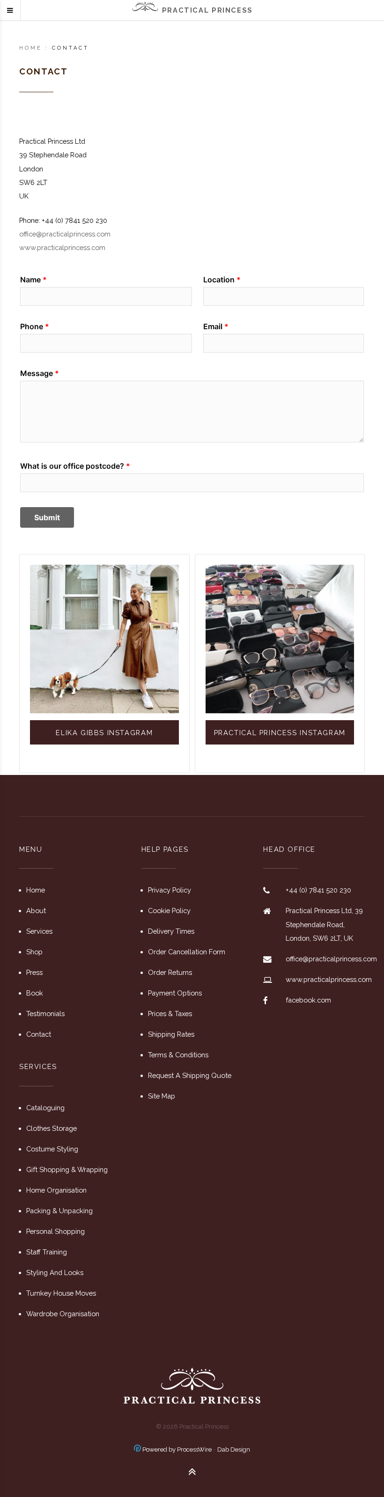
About (36, 910)
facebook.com (308, 1000)
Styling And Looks (54, 1272)
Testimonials (45, 1014)
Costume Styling (52, 1149)
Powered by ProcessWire (176, 1449)
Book (34, 993)
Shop (34, 952)
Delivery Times (171, 931)
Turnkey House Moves (61, 1293)
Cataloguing (45, 1108)
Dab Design (233, 1449)
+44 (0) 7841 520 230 (318, 890)
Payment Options (175, 993)
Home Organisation (56, 1190)
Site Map (161, 1096)
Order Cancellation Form (186, 952)
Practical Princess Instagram (280, 733)
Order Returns (170, 972)
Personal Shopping (55, 1231)
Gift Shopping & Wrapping (67, 1169)
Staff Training (46, 1252)
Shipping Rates (171, 1034)
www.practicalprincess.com (62, 247)
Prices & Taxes (170, 1014)
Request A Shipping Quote (189, 1075)
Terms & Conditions (178, 1055)
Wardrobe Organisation (62, 1314)
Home (30, 48)
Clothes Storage (51, 1128)
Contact (38, 1034)
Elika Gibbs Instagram (104, 733)
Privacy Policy (169, 890)
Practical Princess (207, 10)
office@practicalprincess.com (65, 234)
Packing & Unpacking (59, 1211)
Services (39, 931)
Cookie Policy (169, 910)
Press (34, 972)
